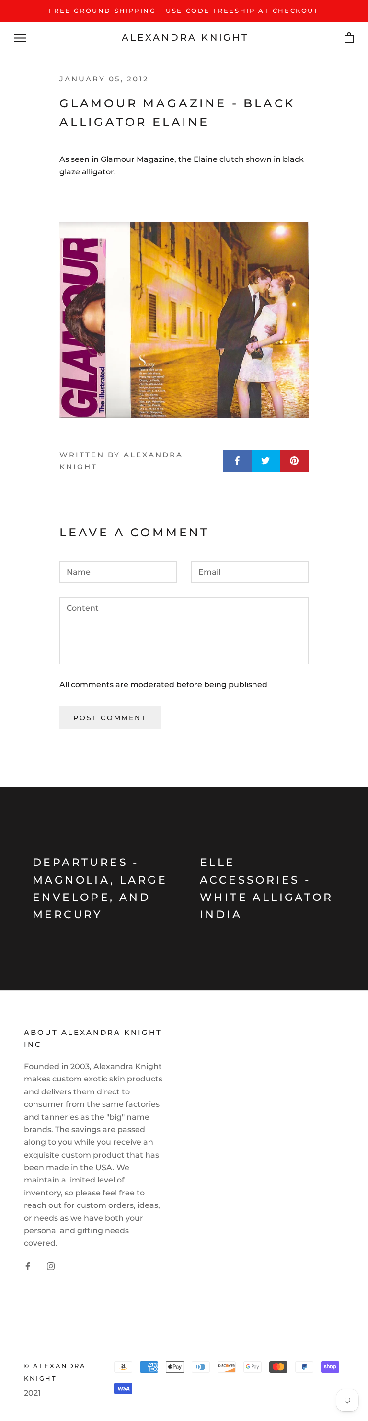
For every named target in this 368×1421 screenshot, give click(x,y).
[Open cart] (349, 38)
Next (332, 18)
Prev (288, 18)
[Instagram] (51, 1266)
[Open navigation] (20, 38)
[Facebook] (28, 1266)
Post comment (110, 718)
